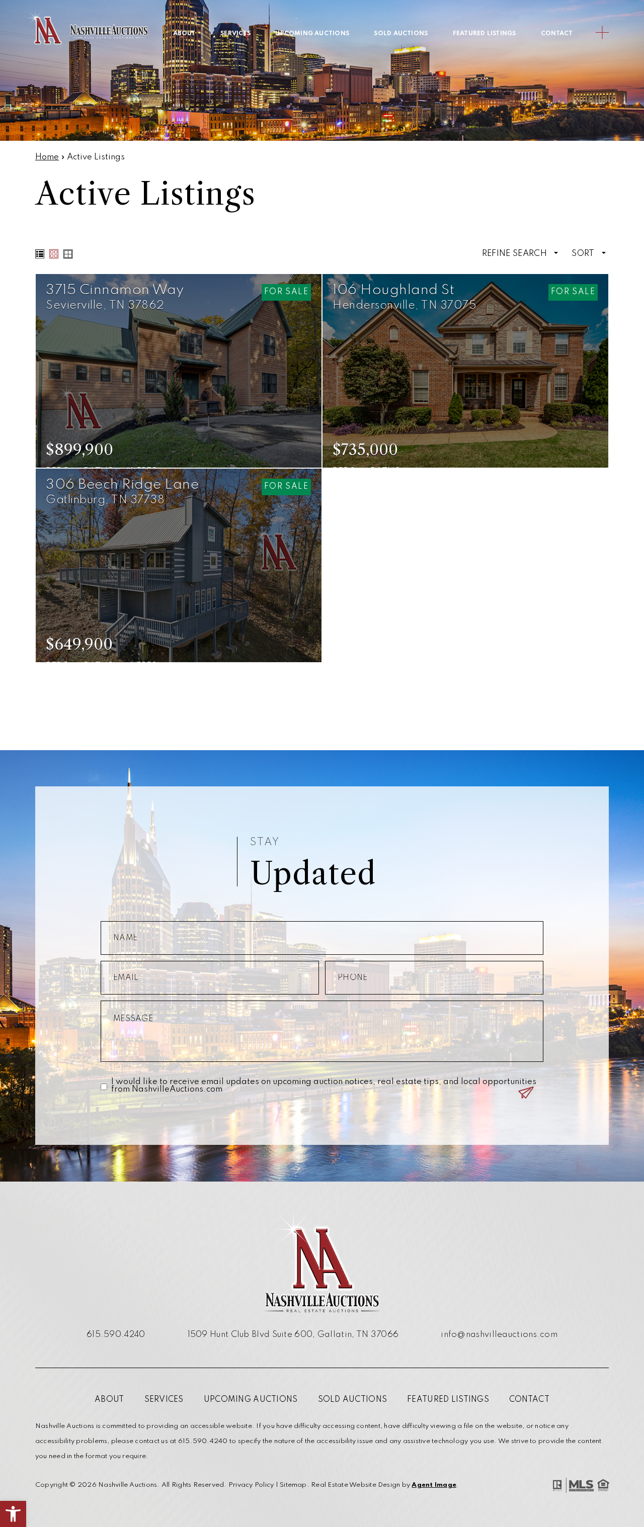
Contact (557, 34)
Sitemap (293, 1485)
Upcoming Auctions (312, 34)
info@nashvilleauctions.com (499, 1334)
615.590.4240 (116, 1334)
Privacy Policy (251, 1485)
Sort (584, 253)
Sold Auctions (401, 34)
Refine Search (515, 253)
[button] (13, 1514)
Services (235, 34)
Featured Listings (484, 34)
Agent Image (434, 1485)
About (184, 34)
